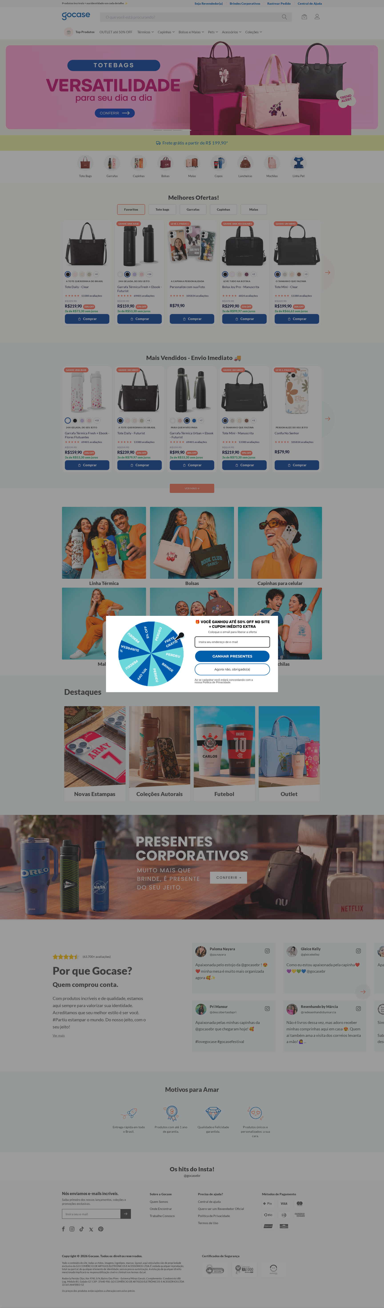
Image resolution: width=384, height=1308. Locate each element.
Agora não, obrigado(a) (232, 669)
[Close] (272, 621)
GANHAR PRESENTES (232, 656)
